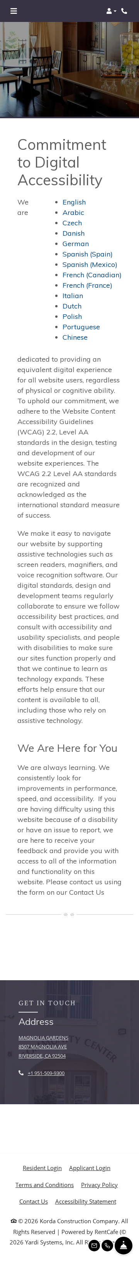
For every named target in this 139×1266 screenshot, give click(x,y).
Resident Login (42, 1168)
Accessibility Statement (85, 1201)
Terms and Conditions (44, 1184)
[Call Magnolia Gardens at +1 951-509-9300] (125, 11)
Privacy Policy (99, 1184)
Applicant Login (89, 1168)
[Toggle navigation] (13, 11)
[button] (111, 11)
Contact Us (33, 1201)
